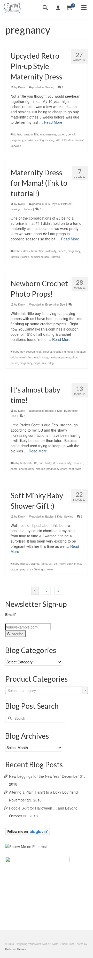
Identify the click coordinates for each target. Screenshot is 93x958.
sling (51, 363)
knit (42, 134)
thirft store (68, 140)
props (37, 363)
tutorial (79, 140)
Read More (53, 122)
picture (15, 569)
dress (26, 251)
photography (26, 469)
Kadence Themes (15, 949)
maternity (50, 134)
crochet (47, 351)
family (48, 463)
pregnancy (17, 140)
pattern (62, 134)
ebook (71, 351)
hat (30, 357)
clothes (17, 251)
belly (23, 463)
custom (28, 134)
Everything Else (55, 304)
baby (16, 351)
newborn (55, 357)
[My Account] (58, 8)
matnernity (65, 463)
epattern (81, 351)
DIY (36, 134)
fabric (34, 251)
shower (48, 569)
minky (62, 563)
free (41, 251)
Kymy (21, 87)
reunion (29, 140)
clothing (17, 134)
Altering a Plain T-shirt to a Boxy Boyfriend (43, 792)
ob (81, 463)
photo (75, 357)
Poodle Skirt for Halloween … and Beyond (43, 808)
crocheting (59, 351)
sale (44, 363)
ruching (39, 140)
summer (35, 257)
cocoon (30, 351)
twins (78, 469)
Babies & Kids (54, 410)
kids (55, 463)
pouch (14, 363)
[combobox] (46, 690)
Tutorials (26, 209)
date (30, 463)
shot (71, 469)
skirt (58, 140)
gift (50, 563)
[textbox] (46, 690)
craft (39, 351)
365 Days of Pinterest (58, 204)
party (70, 563)
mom (76, 463)
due (41, 463)
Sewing (49, 87)
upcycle (55, 257)
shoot (63, 469)
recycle (15, 257)
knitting (44, 357)
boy (22, 351)
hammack (21, 357)
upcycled (16, 146)
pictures (40, 469)
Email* (10, 614)
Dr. (35, 463)
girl (12, 357)
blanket (24, 563)
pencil (71, 134)
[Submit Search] (9, 718)
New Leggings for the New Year (35, 776)
